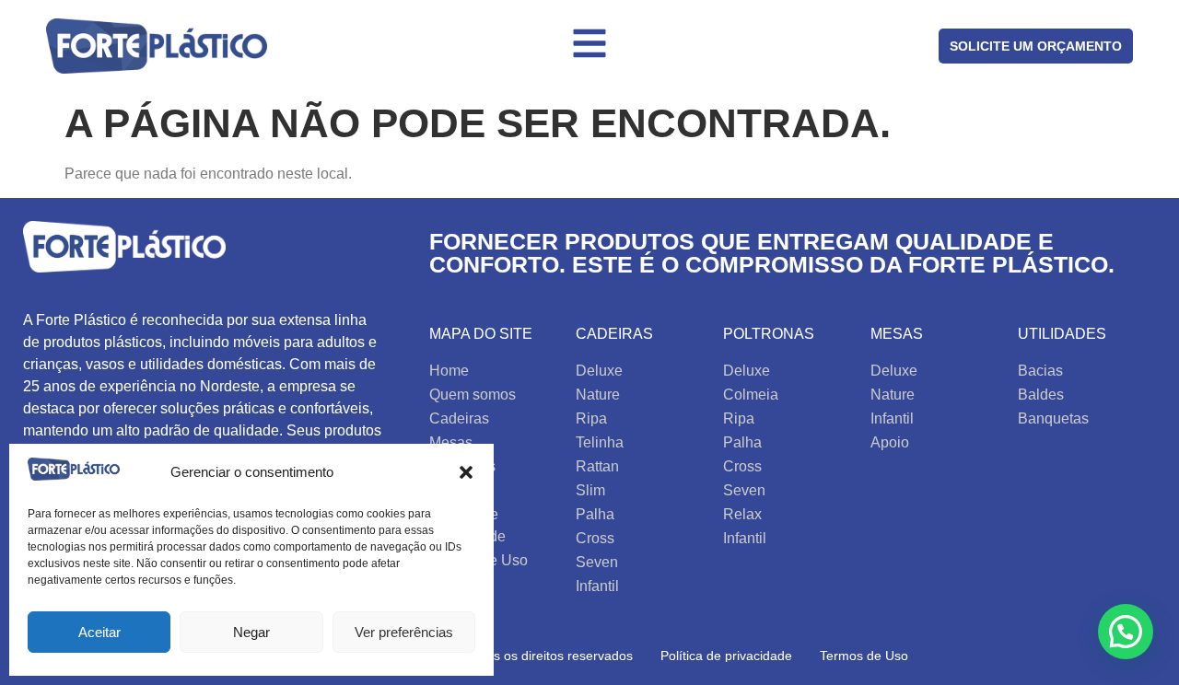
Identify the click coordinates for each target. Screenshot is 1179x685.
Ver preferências (404, 632)
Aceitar (99, 632)
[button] (466, 472)
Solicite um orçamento (1036, 46)
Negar (251, 632)
